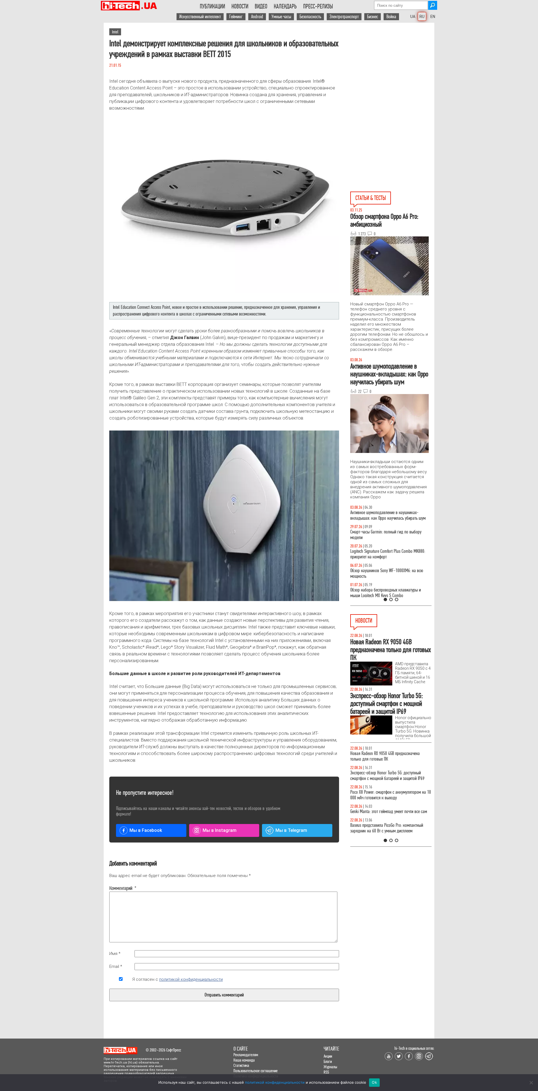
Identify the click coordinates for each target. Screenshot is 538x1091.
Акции (328, 1056)
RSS (326, 1072)
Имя (114, 953)
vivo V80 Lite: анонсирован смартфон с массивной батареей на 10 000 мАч (391, 756)
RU (422, 16)
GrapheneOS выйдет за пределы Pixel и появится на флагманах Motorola (389, 814)
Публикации (212, 6)
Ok (374, 1082)
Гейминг (236, 17)
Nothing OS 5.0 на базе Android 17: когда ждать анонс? (389, 775)
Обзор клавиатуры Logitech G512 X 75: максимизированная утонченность (381, 534)
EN (432, 16)
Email (115, 966)
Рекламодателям (245, 1054)
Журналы (330, 1066)
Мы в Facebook (145, 830)
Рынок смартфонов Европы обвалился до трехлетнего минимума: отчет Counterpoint (384, 833)
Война (391, 17)
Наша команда (244, 1060)
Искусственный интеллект (200, 17)
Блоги (328, 1061)
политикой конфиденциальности (191, 979)
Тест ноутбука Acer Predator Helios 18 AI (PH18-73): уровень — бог (388, 593)
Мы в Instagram (219, 830)
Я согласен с (177, 979)
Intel (115, 31)
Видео (261, 6)
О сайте (240, 1049)
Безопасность (310, 17)
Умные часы (281, 17)
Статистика (241, 1065)
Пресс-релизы (318, 6)
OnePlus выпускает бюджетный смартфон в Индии (385, 795)
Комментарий (120, 888)
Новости (239, 6)
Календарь (285, 6)
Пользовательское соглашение (255, 1070)
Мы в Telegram (291, 830)
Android (257, 17)
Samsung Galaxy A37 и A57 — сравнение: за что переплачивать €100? (389, 573)
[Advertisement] (392, 73)
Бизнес (372, 17)
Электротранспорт (344, 17)
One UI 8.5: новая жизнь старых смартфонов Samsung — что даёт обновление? (386, 515)
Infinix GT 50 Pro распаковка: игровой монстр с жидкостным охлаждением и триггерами (388, 554)
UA (412, 16)
